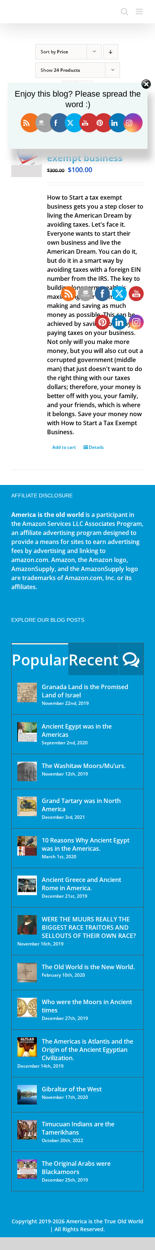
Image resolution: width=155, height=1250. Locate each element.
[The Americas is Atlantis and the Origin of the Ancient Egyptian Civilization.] (27, 1047)
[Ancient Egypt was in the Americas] (27, 732)
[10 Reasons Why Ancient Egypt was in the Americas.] (27, 846)
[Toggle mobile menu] (140, 11)
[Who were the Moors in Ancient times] (27, 1007)
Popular (40, 659)
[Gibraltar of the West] (27, 1095)
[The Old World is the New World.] (27, 972)
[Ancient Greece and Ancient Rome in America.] (27, 885)
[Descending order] (110, 51)
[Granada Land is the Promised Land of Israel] (27, 692)
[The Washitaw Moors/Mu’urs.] (27, 771)
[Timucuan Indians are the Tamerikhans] (27, 1129)
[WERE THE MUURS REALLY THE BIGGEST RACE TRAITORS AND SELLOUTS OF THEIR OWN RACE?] (27, 925)
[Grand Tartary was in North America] (27, 806)
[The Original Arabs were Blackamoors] (27, 1169)
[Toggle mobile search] (124, 11)
